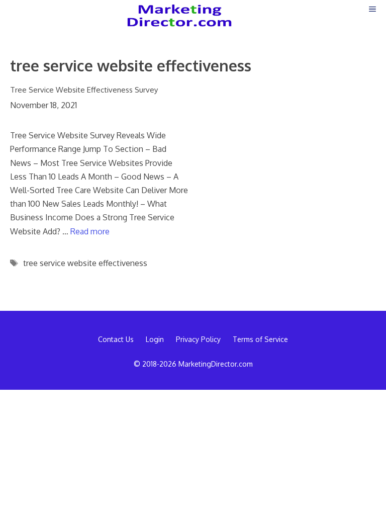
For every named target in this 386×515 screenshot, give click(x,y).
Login (155, 339)
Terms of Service (260, 339)
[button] (372, 9)
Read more (90, 231)
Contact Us (116, 339)
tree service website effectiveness (85, 263)
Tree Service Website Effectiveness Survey (84, 90)
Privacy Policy (198, 339)
